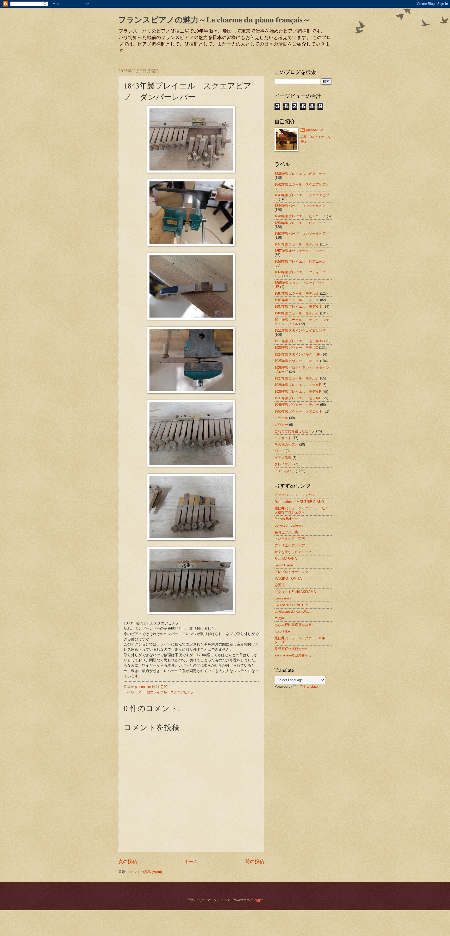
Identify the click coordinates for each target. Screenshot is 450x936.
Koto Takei (282, 631)
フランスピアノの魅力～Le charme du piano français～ (214, 19)
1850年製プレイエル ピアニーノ (300, 223)
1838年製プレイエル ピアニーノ (300, 174)
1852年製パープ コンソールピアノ (301, 234)
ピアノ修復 (282, 458)
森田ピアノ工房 (286, 532)
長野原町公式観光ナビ (291, 649)
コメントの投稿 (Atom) (144, 872)
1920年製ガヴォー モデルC (296, 348)
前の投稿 (254, 861)
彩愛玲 (279, 585)
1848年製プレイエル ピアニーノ (300, 216)
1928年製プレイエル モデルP (297, 385)
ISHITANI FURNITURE (291, 605)
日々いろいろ (284, 471)
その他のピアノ (286, 444)
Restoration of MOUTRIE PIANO (299, 502)
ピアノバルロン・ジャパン (294, 495)
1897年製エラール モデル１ (296, 293)
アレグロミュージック (291, 572)
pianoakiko (314, 130)
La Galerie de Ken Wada (292, 612)
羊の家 (279, 618)
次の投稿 (127, 861)
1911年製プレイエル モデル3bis (299, 341)
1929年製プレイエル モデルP (297, 392)
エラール (281, 418)
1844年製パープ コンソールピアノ (301, 206)
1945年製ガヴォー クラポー (296, 405)
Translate (311, 686)
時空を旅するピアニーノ (293, 552)
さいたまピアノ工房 (289, 539)
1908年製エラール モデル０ (296, 313)
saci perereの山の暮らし (292, 655)
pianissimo (282, 598)
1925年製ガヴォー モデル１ (296, 361)
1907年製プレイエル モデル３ (298, 306)
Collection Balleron (288, 525)
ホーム (191, 861)
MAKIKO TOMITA (288, 578)
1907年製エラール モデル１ (296, 300)
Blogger (256, 900)
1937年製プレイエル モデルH (297, 398)
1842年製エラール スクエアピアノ (301, 184)
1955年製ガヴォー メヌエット (298, 411)
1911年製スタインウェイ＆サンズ (300, 330)
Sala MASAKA (285, 559)
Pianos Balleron (286, 519)
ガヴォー (281, 425)
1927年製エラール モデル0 (295, 378)
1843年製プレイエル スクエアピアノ (165, 692)
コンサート (282, 438)
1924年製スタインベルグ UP (297, 354)
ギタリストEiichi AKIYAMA (295, 592)
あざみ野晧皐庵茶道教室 (293, 625)
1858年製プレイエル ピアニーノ (300, 261)
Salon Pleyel (283, 565)
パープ (279, 451)
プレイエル (282, 464)
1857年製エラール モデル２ (296, 244)
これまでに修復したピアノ (294, 431)
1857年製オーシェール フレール (300, 251)
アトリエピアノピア (289, 545)
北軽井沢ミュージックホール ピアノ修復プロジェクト (301, 510)
